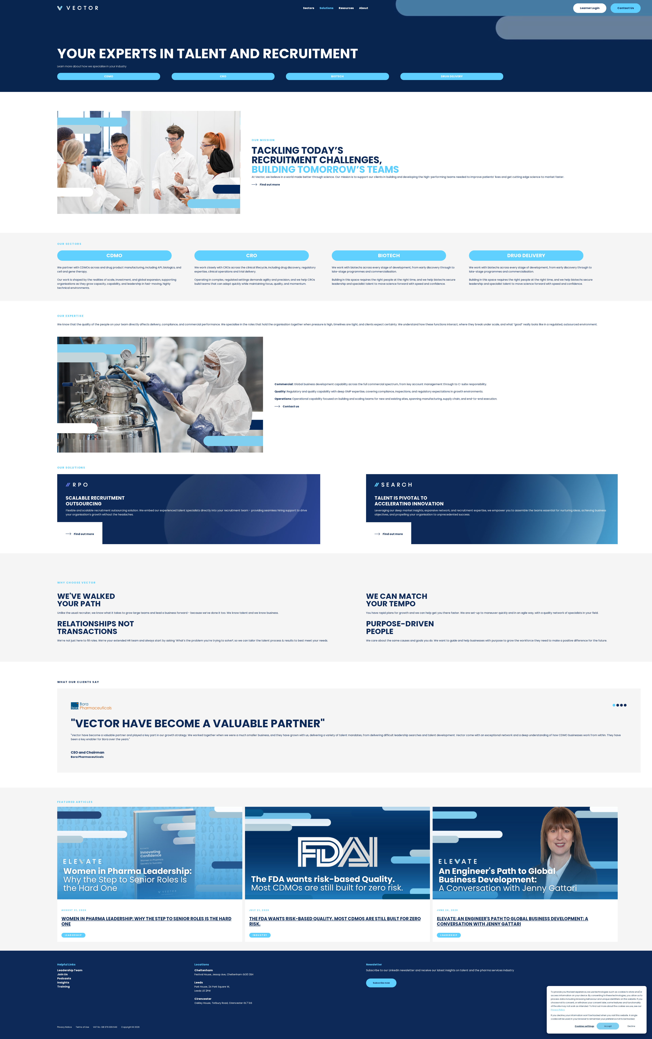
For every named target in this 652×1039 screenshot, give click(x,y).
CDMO (108, 76)
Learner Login (590, 8)
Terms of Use (82, 1027)
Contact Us (625, 8)
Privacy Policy (558, 1009)
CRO (223, 76)
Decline (631, 1026)
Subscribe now (381, 982)
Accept (608, 1026)
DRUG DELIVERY (452, 76)
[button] (308, 8)
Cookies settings (584, 1026)
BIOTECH (337, 76)
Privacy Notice (64, 1027)
